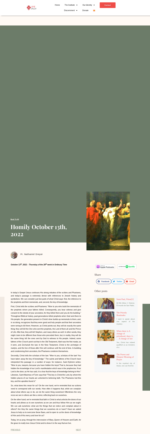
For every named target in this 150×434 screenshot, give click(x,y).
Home (57, 5)
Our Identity (87, 5)
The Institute (70, 5)
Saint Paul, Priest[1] (125, 299)
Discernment (69, 10)
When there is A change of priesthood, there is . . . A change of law (125, 335)
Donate (85, 10)
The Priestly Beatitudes (121, 313)
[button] (103, 281)
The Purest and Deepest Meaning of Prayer (125, 357)
